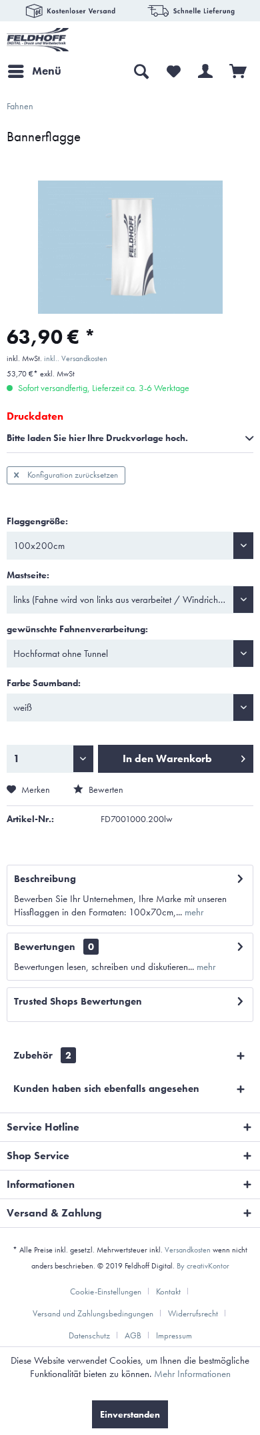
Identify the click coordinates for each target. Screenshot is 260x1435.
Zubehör (42, 1055)
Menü (46, 70)
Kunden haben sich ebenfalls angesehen (106, 1088)
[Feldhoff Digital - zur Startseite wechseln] (38, 39)
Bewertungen (44, 946)
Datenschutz (89, 1335)
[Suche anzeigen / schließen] (140, 71)
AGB (133, 1335)
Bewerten (105, 789)
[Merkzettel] (173, 71)
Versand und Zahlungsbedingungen (93, 1313)
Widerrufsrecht (193, 1313)
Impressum (174, 1335)
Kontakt (168, 1291)
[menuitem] (34, 71)
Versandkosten (188, 1249)
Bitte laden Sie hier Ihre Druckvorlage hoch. (97, 438)
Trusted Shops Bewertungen (78, 1001)
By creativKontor (203, 1265)
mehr (192, 912)
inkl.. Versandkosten (75, 358)
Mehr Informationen (192, 1373)
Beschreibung (45, 878)
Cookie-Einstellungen (105, 1291)
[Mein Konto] (206, 71)
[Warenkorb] (238, 71)
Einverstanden (130, 1414)
